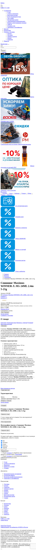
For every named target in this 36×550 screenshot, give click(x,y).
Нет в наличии (5, 312)
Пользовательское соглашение (12, 474)
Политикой (18, 454)
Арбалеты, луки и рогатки (8, 190)
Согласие (9, 453)
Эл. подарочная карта (21, 206)
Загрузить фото (5, 430)
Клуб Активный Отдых (14, 16)
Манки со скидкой (20, 249)
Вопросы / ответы (6, 400)
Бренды (6, 29)
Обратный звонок (6, 525)
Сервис (6, 498)
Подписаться (4, 451)
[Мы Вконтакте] (8, 524)
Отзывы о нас (11, 26)
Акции (4, 52)
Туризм (23, 193)
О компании (7, 10)
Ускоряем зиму (19, 216)
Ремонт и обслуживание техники (16, 23)
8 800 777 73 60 (5, 7)
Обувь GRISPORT (20, 238)
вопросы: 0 (4, 298)
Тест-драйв (10, 18)
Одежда (3, 195)
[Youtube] (2, 524)
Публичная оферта (9, 475)
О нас (9, 12)
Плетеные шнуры (20, 260)
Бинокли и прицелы (21, 227)
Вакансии (7, 465)
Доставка (10, 35)
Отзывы (3, 405)
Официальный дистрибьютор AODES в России (14, 527)
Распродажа (7, 30)
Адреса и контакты (12, 13)
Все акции (4, 192)
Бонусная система (12, 15)
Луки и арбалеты (20, 271)
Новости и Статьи (9, 466)
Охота (11, 193)
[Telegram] (5, 524)
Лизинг (9, 38)
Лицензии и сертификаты (14, 27)
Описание (3, 326)
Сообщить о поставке (7, 315)
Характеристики (5, 390)
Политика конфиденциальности (13, 477)
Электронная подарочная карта (16, 21)
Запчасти (9, 195)
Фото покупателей (6, 421)
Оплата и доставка (9, 32)
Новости (6, 41)
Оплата (9, 33)
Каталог (3, 50)
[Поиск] (8, 44)
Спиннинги (7, 277)
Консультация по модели (8, 388)
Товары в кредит (12, 36)
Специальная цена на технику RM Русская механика (16, 144)
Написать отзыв (5, 414)
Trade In (9, 24)
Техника (4, 193)
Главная (6, 274)
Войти (2, 3)
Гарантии (10, 39)
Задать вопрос (5, 314)
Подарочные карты (12, 19)
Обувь (29, 193)
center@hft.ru (4, 520)
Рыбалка (17, 193)
